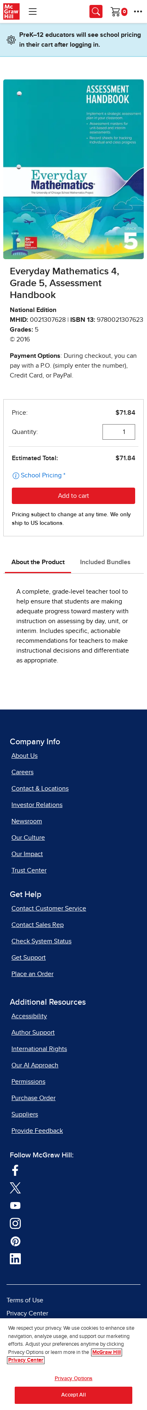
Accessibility (29, 1016)
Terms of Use (25, 1300)
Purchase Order (33, 1098)
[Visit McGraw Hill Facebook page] (15, 1169)
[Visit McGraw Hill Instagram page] (15, 1223)
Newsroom (26, 821)
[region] (73, 1364)
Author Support (33, 1032)
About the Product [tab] (38, 562)
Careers (22, 772)
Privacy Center (27, 1313)
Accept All (73, 1395)
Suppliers (24, 1114)
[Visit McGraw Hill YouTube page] (15, 1205)
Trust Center (29, 870)
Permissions (28, 1081)
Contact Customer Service (48, 908)
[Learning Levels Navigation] (32, 11)
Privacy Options (74, 1378)
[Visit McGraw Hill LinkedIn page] (15, 1258)
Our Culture (28, 837)
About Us (24, 755)
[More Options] (138, 11)
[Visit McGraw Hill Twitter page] (15, 1187)
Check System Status (41, 941)
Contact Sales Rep (37, 925)
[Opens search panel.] (95, 11)
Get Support (28, 957)
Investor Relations (36, 805)
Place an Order (32, 974)
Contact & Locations (40, 788)
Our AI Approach (34, 1065)
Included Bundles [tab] (105, 562)
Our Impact (27, 854)
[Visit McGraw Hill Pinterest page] (15, 1240)
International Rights (39, 1049)
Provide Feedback (37, 1131)
